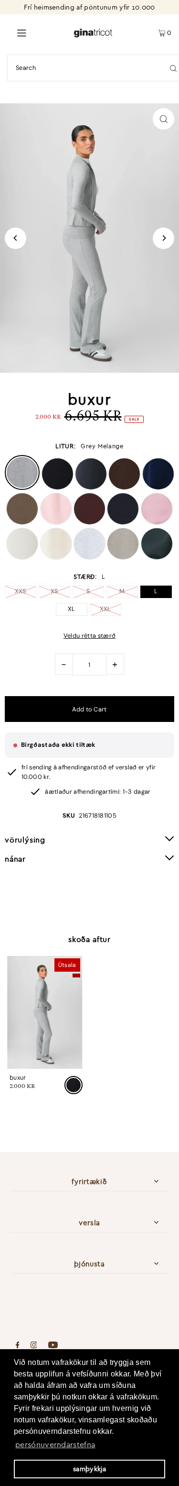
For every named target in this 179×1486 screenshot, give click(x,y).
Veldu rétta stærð (89, 636)
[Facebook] (18, 1346)
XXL (105, 609)
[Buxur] (45, 1012)
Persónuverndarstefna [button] (55, 1444)
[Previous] (15, 238)
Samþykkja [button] (89, 1468)
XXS (21, 591)
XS (55, 591)
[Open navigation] (36, 32)
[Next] (163, 238)
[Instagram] (34, 1346)
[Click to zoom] (163, 119)
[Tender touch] (56, 522)
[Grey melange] (22, 487)
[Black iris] (158, 487)
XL (71, 609)
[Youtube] (53, 1346)
